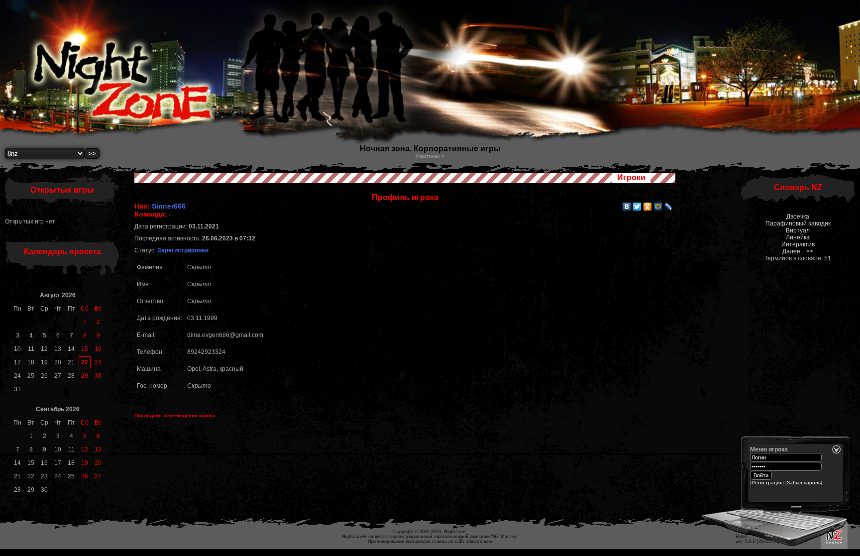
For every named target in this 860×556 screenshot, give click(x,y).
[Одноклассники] (648, 206)
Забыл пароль (804, 482)
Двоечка (797, 216)
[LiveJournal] (668, 206)
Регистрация (767, 482)
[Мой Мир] (658, 206)
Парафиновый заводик (798, 223)
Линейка (798, 237)
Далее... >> (797, 251)
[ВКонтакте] (627, 206)
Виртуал (798, 230)
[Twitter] (637, 206)
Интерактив (798, 244)
